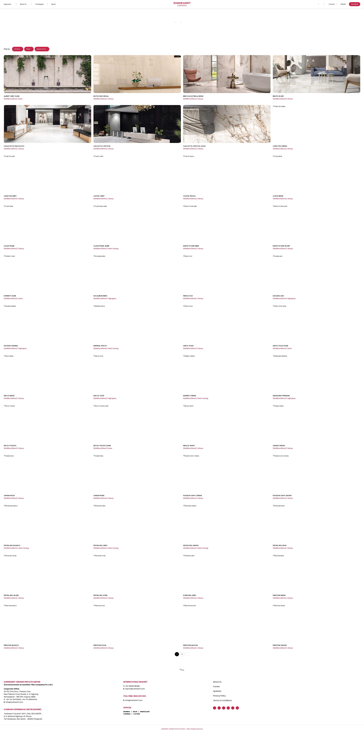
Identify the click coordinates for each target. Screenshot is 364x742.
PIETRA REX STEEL (100, 595)
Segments (7, 4)
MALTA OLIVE (98, 395)
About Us (23, 4)
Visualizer (354, 4)
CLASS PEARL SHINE (101, 246)
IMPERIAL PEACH (100, 346)
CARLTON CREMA (280, 146)
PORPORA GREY (189, 595)
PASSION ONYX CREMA (192, 495)
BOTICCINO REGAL (101, 96)
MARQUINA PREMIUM (281, 395)
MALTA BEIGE (9, 395)
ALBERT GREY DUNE (11, 96)
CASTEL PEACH (189, 196)
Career (216, 686)
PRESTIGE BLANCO (11, 645)
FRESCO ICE (188, 296)
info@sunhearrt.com (14, 702)
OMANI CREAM (279, 445)
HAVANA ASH (278, 296)
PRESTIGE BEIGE (279, 595)
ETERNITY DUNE (10, 296)
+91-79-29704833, (13, 699)
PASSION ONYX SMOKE (282, 495)
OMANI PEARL (98, 495)
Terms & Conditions (222, 700)
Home (171, 22)
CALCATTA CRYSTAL (102, 146)
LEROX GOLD (188, 346)
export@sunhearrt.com (135, 689)
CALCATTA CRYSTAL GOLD (194, 146)
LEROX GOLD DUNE (280, 346)
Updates (217, 691)
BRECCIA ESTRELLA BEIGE (193, 96)
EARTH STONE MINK (191, 246)
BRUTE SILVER (278, 96)
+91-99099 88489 (132, 686)
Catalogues (39, 4)
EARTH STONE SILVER (281, 246)
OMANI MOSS (9, 495)
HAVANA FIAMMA (11, 346)
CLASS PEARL (9, 246)
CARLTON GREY (10, 196)
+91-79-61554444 (29, 699)
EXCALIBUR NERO (100, 296)
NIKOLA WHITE (189, 445)
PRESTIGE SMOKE (280, 645)
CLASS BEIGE (278, 196)
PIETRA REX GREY (100, 545)
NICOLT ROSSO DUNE (102, 445)
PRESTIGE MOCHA (190, 645)
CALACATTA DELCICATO (14, 146)
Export (53, 4)
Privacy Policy (219, 695)
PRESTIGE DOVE (99, 645)
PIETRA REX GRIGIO (191, 545)
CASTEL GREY (99, 196)
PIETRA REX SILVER (11, 595)
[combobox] (343, 4)
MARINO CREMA (189, 395)
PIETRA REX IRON (279, 545)
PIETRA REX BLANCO (12, 545)
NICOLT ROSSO (10, 445)
